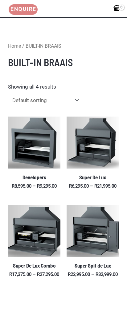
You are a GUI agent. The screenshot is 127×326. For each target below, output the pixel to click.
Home (14, 46)
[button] (20, 9)
